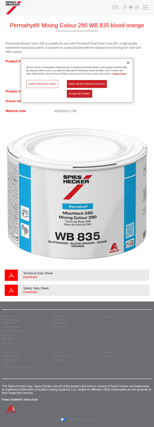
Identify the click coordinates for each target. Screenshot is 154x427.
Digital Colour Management (60, 321)
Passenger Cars (11, 326)
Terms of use (31, 399)
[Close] (128, 63)
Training (6, 352)
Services (57, 352)
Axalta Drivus (60, 360)
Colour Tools (59, 326)
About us (107, 352)
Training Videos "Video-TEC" (19, 367)
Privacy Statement (12, 399)
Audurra (6, 343)
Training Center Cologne (11, 361)
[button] (114, 7)
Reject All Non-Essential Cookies (87, 84)
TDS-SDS (7, 339)
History (106, 356)
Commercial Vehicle (13, 331)
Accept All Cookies (79, 93)
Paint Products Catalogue (10, 321)
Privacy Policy (119, 74)
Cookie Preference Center (42, 84)
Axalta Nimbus (60, 356)
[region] (77, 80)
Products (7, 315)
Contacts (107, 316)
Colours (56, 315)
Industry (6, 335)
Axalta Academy (11, 356)
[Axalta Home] (14, 10)
